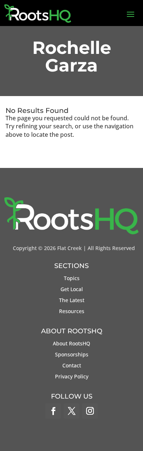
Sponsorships (71, 355)
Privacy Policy (71, 377)
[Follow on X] (71, 411)
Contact (71, 366)
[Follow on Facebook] (53, 411)
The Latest (71, 301)
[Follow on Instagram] (90, 411)
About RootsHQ (71, 344)
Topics (72, 279)
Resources (71, 312)
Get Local (71, 290)
